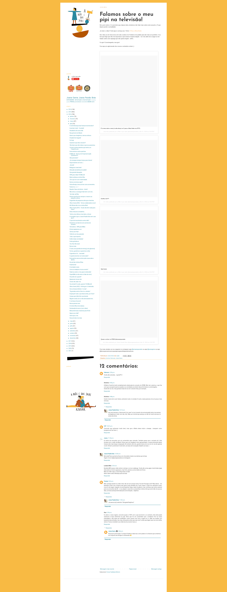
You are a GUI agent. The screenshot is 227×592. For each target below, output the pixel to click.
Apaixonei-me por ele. (76, 279)
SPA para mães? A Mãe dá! (77, 175)
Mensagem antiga (156, 569)
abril (71, 123)
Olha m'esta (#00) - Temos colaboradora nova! (83, 203)
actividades (70, 100)
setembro (73, 330)
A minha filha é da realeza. (77, 306)
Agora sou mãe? (74, 313)
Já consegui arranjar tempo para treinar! (81, 160)
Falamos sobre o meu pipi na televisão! (80, 272)
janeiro (72, 116)
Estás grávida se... (75, 241)
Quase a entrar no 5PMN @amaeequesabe (113, 339)
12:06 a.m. (118, 453)
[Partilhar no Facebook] (129, 356)
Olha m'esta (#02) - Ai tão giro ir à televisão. (82, 286)
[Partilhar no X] (127, 356)
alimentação (78, 100)
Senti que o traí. (74, 315)
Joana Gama (119, 358)
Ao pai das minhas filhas (76, 262)
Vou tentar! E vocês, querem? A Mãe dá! (81, 284)
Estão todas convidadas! (76, 239)
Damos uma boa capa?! (76, 182)
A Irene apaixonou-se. (76, 229)
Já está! (72, 165)
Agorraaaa (104, 269)
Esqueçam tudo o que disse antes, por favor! (82, 293)
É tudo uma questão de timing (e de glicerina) (82, 248)
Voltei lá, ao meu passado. (77, 234)
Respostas (109, 407)
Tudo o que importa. (75, 236)
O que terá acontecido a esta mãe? (79, 220)
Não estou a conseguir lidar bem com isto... (81, 191)
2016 (70, 114)
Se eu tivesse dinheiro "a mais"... (79, 289)
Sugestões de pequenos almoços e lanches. (82, 200)
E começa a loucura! (75, 301)
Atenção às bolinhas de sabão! (78, 170)
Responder (107, 377)
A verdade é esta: (74, 267)
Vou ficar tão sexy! (75, 244)
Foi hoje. (72, 140)
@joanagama (151, 349)
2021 (70, 350)
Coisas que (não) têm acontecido (79, 296)
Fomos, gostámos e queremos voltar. (80, 251)
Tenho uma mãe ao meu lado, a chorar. (80, 214)
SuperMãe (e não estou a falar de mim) (81, 274)
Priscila (106, 481)
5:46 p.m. (120, 531)
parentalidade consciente (80, 101)
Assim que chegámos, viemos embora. (80, 135)
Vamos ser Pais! (74, 231)
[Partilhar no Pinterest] (130, 356)
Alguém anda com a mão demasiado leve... (82, 298)
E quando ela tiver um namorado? (79, 256)
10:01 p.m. (110, 426)
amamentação (86, 100)
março (72, 121)
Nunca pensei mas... (75, 303)
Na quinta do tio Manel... (76, 133)
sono (93, 101)
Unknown (106, 372)
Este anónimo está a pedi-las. (78, 151)
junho (71, 323)
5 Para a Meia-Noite (136, 31)
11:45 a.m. (122, 500)
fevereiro (72, 118)
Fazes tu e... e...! (74, 187)
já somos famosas (110, 358)
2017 (70, 341)
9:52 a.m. (111, 481)
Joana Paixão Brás (113, 410)
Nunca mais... (73, 246)
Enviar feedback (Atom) (113, 572)
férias (72, 102)
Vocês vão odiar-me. (75, 281)
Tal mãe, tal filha (74, 194)
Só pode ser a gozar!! (75, 276)
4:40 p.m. (112, 382)
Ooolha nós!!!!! (105, 198)
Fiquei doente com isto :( (76, 162)
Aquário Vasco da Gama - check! (79, 189)
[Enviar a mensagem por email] (124, 356)
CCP (105, 426)
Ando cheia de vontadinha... (77, 211)
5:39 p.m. (109, 512)
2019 (70, 346)
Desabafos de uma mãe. (76, 130)
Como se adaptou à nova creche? (79, 269)
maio (71, 321)
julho (71, 326)
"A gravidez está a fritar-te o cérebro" (80, 291)
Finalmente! (73, 264)
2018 (70, 343)
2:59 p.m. (112, 372)
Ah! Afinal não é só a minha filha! (79, 205)
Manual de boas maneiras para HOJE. (80, 310)
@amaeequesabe (137, 349)
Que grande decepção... (76, 172)
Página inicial (132, 569)
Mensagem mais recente (107, 569)
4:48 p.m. (112, 396)
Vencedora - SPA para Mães (77, 226)
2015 (70, 112)
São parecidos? (74, 158)
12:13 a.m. (122, 410)
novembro (73, 335)
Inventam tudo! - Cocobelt (77, 128)
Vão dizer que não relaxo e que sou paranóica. (82, 145)
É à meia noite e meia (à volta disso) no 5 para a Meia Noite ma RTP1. (121, 128)
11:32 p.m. (111, 438)
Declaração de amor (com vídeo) (79, 308)
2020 (70, 348)
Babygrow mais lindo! (75, 167)
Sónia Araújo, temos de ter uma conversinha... (82, 184)
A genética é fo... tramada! (77, 253)
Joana (105, 438)
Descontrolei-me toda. (76, 318)
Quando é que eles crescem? (78, 142)
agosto (72, 328)
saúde (89, 102)
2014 (70, 109)
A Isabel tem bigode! (75, 138)
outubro (72, 333)
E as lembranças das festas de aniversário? (82, 125)
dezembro (73, 338)
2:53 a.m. (114, 465)
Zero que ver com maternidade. (78, 179)
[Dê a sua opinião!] (125, 356)
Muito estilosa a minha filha (77, 177)
